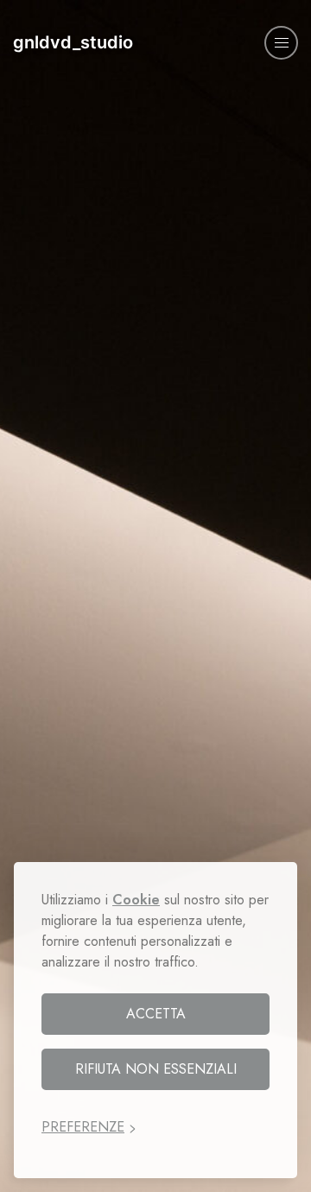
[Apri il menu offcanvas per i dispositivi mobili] (281, 43)
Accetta (156, 1014)
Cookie (136, 900)
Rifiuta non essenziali (156, 1069)
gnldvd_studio (73, 42)
